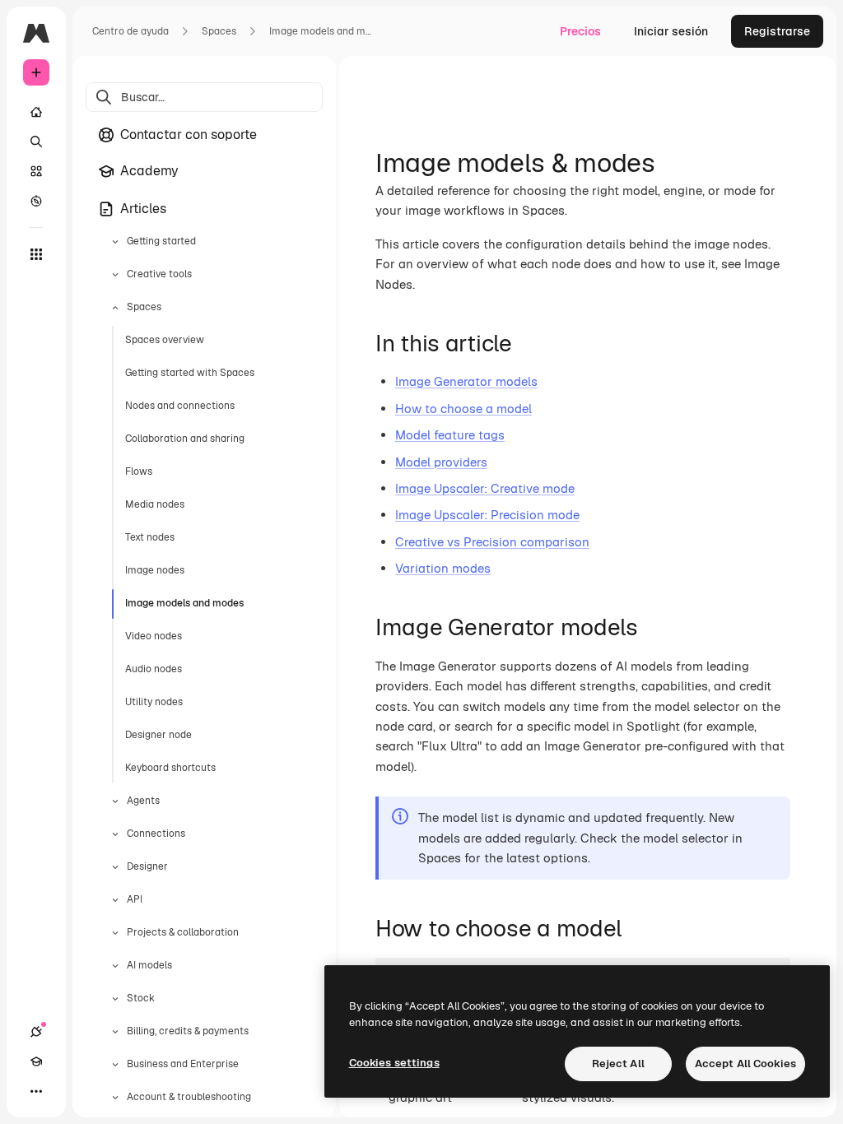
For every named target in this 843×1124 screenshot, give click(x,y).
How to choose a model (463, 408)
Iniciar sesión (671, 31)
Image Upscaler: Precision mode (487, 515)
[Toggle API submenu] (115, 900)
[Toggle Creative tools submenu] (115, 275)
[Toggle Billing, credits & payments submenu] (115, 1032)
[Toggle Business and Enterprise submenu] (115, 1065)
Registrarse (777, 31)
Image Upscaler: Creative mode (485, 488)
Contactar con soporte (188, 134)
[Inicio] (36, 112)
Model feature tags (450, 435)
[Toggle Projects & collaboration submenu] (115, 933)
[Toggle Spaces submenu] (115, 308)
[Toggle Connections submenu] (115, 834)
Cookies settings (394, 1063)
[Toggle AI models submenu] (115, 966)
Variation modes (443, 568)
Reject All (618, 1064)
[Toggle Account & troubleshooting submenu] (115, 1097)
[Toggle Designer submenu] (115, 867)
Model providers (441, 462)
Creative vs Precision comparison (492, 542)
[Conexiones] (36, 1032)
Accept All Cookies (745, 1064)
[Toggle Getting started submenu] (115, 242)
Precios (580, 31)
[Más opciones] (36, 1091)
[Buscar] (36, 141)
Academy (149, 170)
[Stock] (36, 171)
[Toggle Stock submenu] (115, 999)
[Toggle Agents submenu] (115, 801)
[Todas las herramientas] (36, 254)
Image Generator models (466, 381)
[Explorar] (36, 201)
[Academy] (36, 1061)
